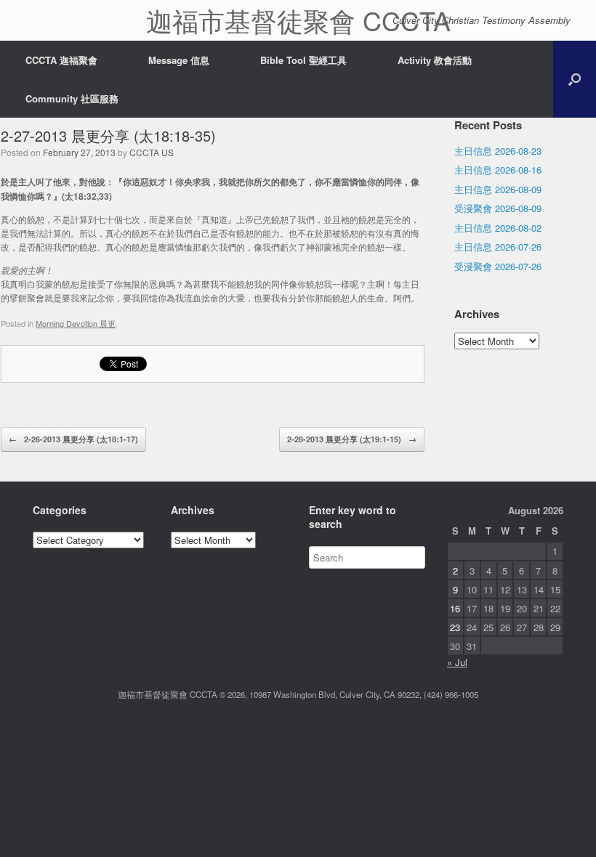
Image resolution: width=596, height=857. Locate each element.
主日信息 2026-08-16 (497, 169)
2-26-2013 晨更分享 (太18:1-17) (73, 439)
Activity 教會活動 (435, 60)
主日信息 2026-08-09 (497, 189)
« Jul (457, 662)
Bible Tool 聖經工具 (303, 60)
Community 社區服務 (71, 98)
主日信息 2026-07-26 (497, 246)
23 (455, 627)
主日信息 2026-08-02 (497, 228)
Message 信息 (178, 60)
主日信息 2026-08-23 (497, 151)
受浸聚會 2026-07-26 (497, 266)
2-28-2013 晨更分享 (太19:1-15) (351, 439)
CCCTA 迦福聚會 (61, 60)
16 (455, 608)
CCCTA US (151, 152)
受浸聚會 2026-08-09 (497, 208)
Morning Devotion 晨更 (76, 323)
